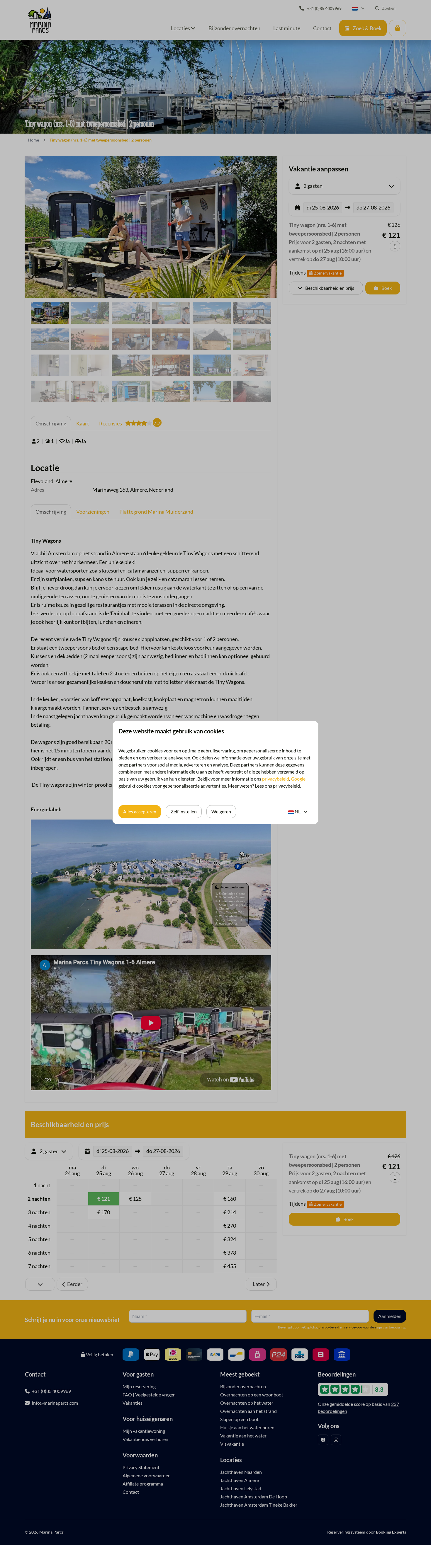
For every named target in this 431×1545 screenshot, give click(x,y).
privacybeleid (275, 778)
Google (298, 778)
